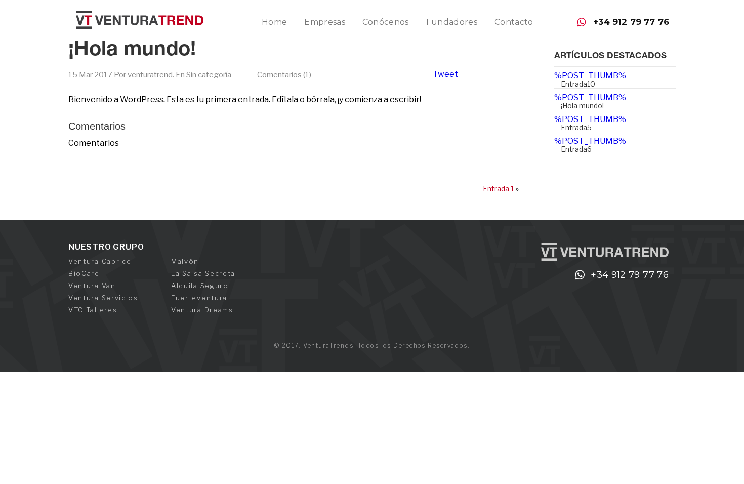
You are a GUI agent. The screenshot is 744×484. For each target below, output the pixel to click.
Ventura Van (92, 285)
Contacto (513, 22)
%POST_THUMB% (590, 75)
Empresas (324, 22)
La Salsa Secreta (203, 273)
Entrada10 (578, 83)
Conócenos (385, 22)
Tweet (445, 74)
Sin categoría (208, 74)
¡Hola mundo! (132, 51)
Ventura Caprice (99, 261)
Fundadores (451, 22)
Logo (139, 20)
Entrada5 (576, 127)
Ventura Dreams (202, 310)
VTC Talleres (92, 310)
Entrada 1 (498, 188)
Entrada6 (576, 149)
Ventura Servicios (103, 298)
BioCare (84, 273)
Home (274, 22)
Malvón (185, 261)
